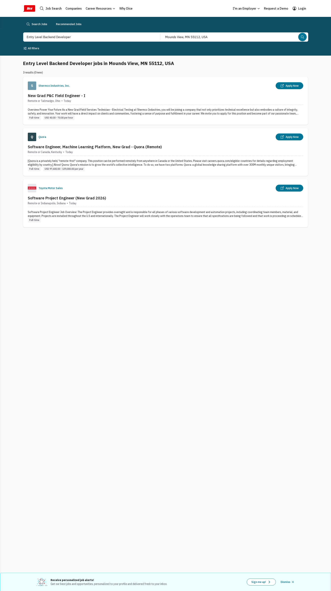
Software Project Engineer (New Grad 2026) (67, 198)
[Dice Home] (29, 8)
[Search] (302, 37)
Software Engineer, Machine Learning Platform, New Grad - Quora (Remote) (95, 146)
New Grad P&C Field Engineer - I (56, 95)
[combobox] (88, 37)
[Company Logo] (32, 85)
